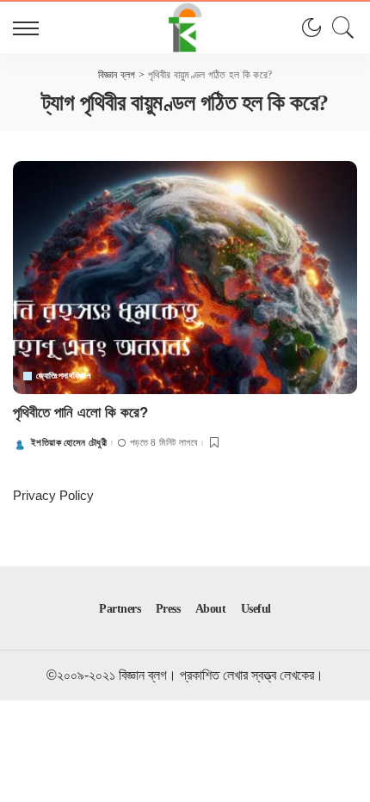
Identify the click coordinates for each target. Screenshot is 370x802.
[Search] (339, 27)
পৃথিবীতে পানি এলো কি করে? (80, 412)
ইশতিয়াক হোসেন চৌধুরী (69, 442)
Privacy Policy (53, 495)
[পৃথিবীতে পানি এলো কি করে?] (185, 277)
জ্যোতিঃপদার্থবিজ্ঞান (63, 376)
